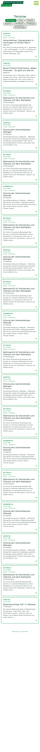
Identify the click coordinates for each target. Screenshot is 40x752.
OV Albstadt (19, 23)
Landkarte (30, 20)
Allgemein (8, 23)
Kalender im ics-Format (20, 631)
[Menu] (36, 3)
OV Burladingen (20, 27)
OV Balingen (31, 23)
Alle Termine (11, 20)
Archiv (21, 20)
